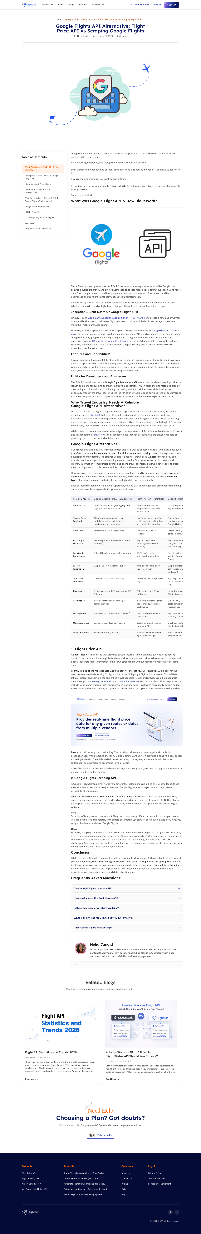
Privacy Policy (154, 1173)
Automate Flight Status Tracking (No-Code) (84, 1183)
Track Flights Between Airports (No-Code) (84, 1173)
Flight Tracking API (30, 1178)
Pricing (61, 4)
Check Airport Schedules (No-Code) (81, 1178)
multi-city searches (128, 681)
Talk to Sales (142, 4)
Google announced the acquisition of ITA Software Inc (117, 317)
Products (46, 4)
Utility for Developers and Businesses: (38, 191)
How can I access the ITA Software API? (96, 898)
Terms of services (156, 1178)
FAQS (71, 4)
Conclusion (30, 223)
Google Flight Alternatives (37, 206)
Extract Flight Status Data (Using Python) (83, 1194)
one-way (94, 681)
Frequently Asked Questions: (38, 228)
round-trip (106, 681)
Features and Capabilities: (38, 184)
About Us (126, 1173)
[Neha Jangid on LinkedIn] (76, 964)
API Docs (83, 4)
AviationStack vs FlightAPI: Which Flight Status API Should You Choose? (132, 1054)
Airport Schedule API (31, 1183)
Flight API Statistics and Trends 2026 (51, 1052)
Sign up (171, 4)
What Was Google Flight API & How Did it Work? (42, 169)
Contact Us (127, 1178)
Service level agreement (159, 1183)
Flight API (95, 415)
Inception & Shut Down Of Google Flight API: (42, 177)
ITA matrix (97, 341)
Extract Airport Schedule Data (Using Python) (85, 1189)
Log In (157, 4)
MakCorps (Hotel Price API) (34, 1189)
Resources (97, 4)
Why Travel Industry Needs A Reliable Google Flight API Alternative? (42, 199)
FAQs (124, 1189)
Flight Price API (28, 1173)
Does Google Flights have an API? (92, 888)
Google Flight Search (118, 341)
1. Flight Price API (32, 212)
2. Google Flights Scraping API (40, 217)
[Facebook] (170, 1212)
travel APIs (100, 434)
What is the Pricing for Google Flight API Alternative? (103, 917)
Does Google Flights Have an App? (93, 927)
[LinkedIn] (177, 1212)
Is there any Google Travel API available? (96, 907)
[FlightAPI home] (29, 4)
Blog (59, 19)
